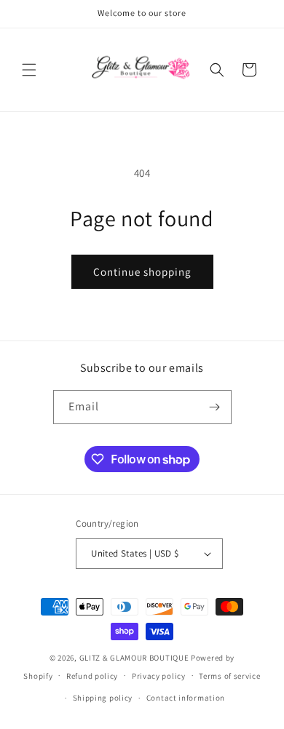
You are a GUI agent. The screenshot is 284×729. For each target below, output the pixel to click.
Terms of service (229, 676)
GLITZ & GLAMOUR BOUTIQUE (134, 658)
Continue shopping (142, 272)
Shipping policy (103, 698)
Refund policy (92, 676)
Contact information (185, 698)
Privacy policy (159, 676)
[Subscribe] (215, 407)
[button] (29, 70)
